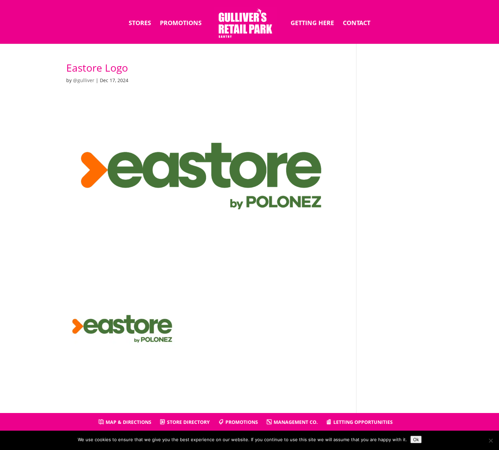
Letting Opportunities (363, 422)
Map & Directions (128, 422)
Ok (416, 439)
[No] (490, 440)
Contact (356, 23)
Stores (140, 23)
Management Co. (296, 422)
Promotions (181, 23)
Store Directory (188, 422)
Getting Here (312, 23)
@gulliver (83, 80)
